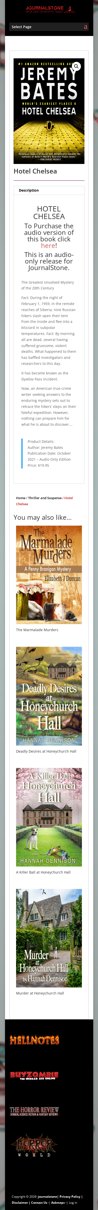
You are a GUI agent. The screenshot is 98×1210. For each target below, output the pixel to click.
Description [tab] (29, 190)
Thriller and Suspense (45, 498)
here (48, 245)
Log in (73, 1202)
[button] (76, 66)
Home (20, 498)
